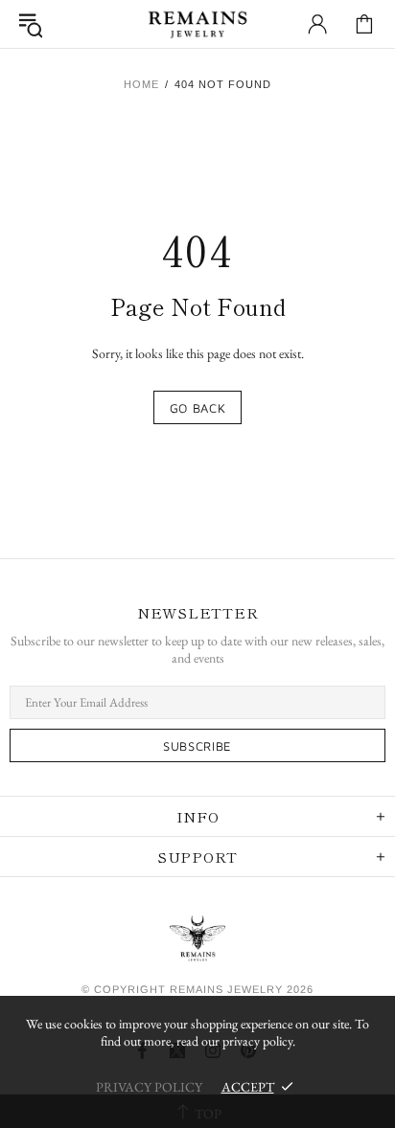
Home (141, 84)
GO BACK (198, 408)
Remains (197, 24)
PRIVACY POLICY (149, 1086)
